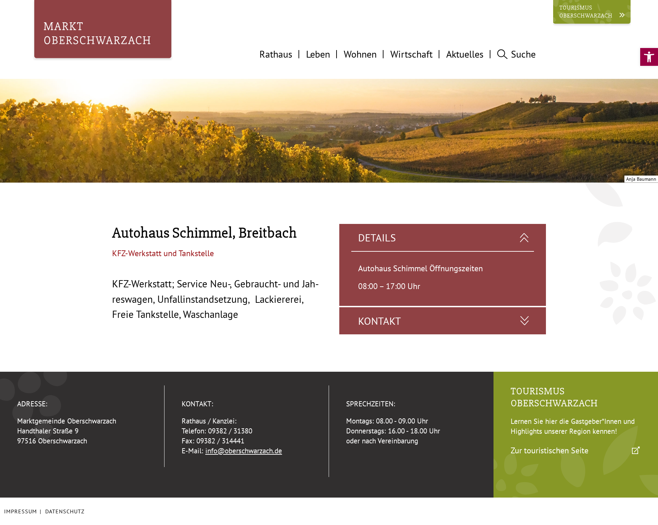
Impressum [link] (20, 511)
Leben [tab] (318, 54)
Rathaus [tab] (275, 54)
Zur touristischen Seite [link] (549, 450)
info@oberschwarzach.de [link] (243, 450)
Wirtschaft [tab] (411, 54)
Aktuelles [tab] (465, 54)
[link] (649, 57)
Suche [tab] (523, 54)
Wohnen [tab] (360, 54)
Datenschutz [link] (65, 511)
